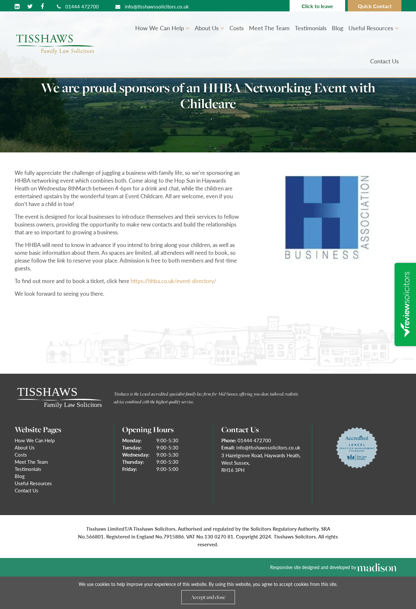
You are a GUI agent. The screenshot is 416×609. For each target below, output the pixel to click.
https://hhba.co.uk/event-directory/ (173, 281)
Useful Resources (371, 28)
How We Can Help (160, 28)
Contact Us (384, 61)
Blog (337, 28)
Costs (236, 28)
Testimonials (311, 28)
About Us (207, 28)
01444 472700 (81, 6)
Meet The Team (269, 28)
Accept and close (208, 597)
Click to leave (317, 6)
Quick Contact (375, 6)
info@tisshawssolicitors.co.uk (156, 6)
